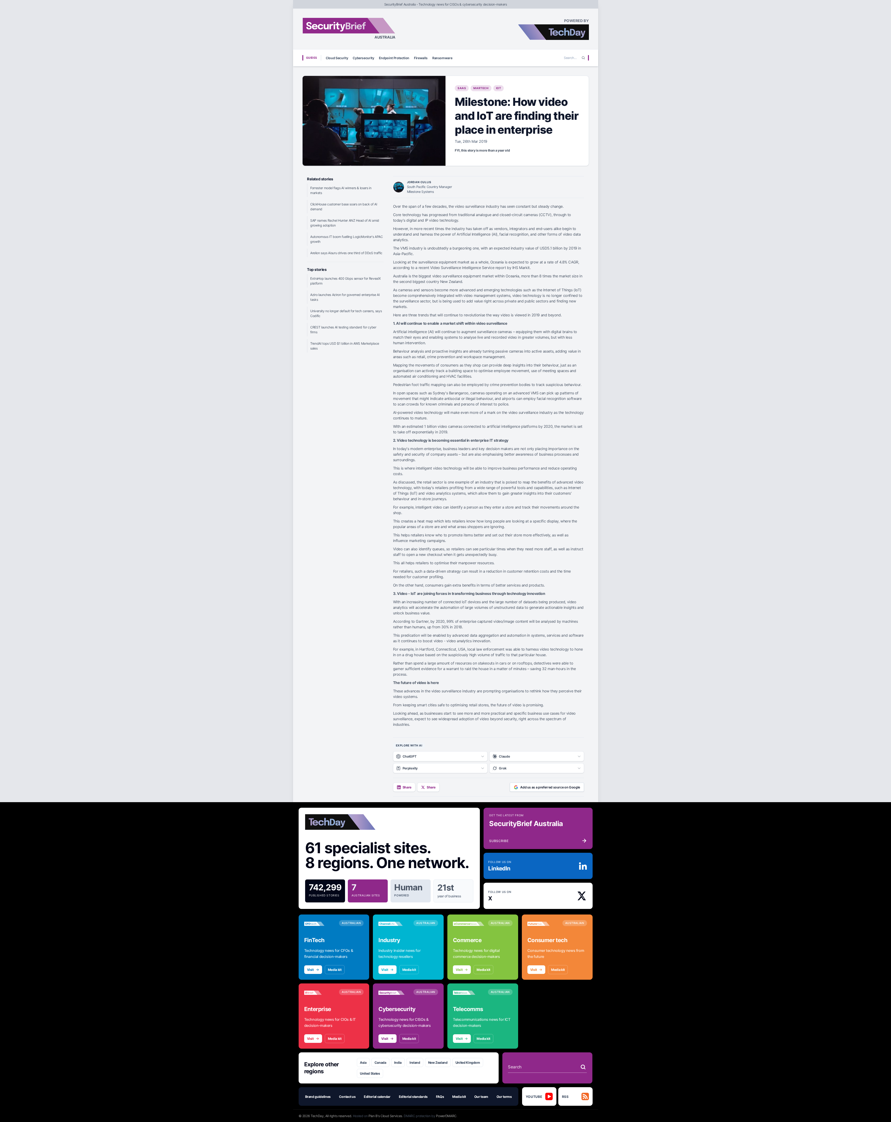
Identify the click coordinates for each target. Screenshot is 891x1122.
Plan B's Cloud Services (385, 1116)
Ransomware (442, 58)
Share (407, 787)
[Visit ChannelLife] (394, 923)
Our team (481, 1097)
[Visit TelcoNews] (468, 992)
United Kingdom (467, 1062)
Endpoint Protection (394, 58)
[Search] (583, 58)
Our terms (504, 1097)
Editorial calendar (377, 1097)
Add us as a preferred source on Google (550, 787)
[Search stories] (583, 1067)
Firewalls (421, 58)
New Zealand (438, 1062)
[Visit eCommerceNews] (468, 923)
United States (370, 1073)
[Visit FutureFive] (543, 923)
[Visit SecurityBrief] (394, 992)
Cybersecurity (363, 58)
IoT (498, 88)
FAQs (440, 1097)
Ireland (415, 1062)
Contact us (347, 1097)
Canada (380, 1062)
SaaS (462, 88)
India (398, 1062)
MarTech (480, 88)
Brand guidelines (318, 1097)
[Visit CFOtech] (320, 923)
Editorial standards (413, 1097)
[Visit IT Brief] (320, 992)
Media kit (335, 970)
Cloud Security (337, 58)
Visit (310, 970)
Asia (363, 1062)
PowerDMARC (446, 1116)
